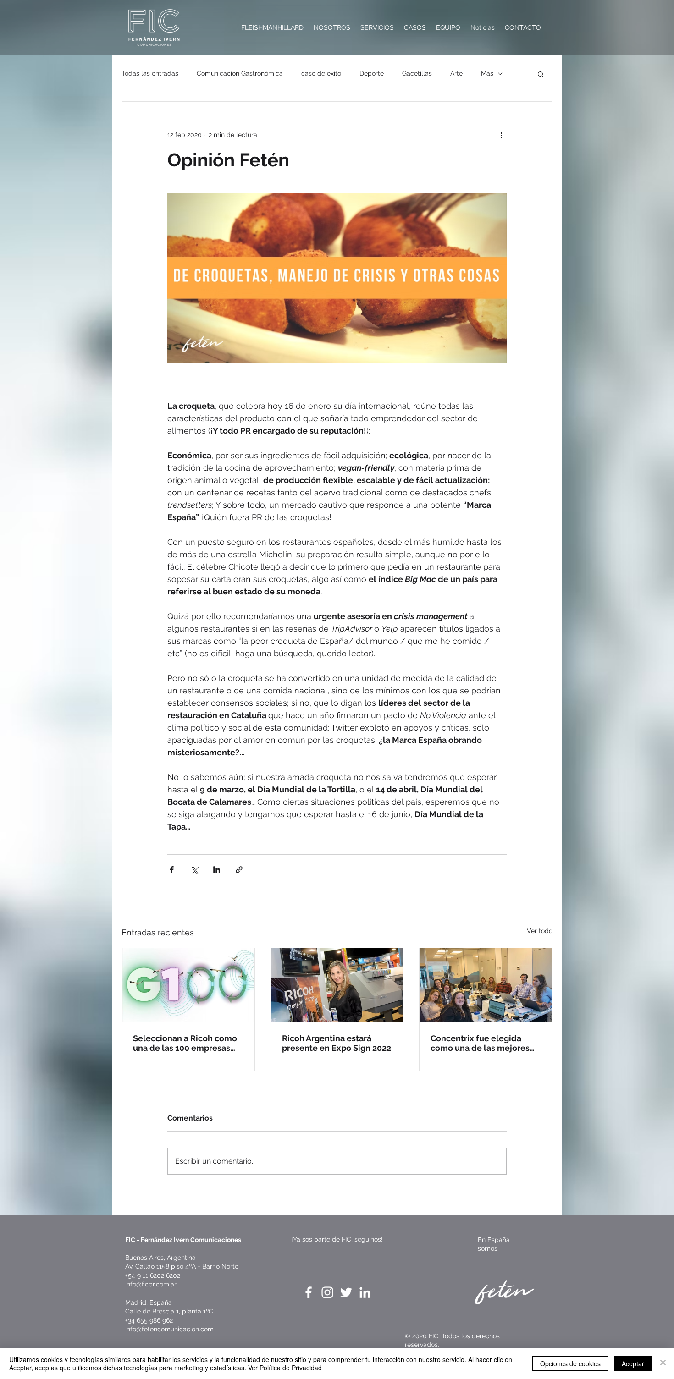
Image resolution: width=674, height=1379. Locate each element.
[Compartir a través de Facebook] (171, 869)
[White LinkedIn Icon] (365, 1292)
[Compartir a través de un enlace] (239, 869)
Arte (456, 73)
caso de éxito (321, 73)
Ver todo (539, 930)
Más (487, 73)
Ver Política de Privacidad (285, 1367)
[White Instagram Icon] (327, 1292)
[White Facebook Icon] (308, 1292)
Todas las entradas (150, 73)
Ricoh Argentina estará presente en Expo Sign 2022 (336, 1043)
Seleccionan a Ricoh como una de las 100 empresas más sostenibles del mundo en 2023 (188, 1043)
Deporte (371, 73)
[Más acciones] (501, 134)
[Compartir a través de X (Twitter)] (194, 869)
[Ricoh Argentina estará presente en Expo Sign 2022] (337, 985)
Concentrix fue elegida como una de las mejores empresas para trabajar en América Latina (482, 1043)
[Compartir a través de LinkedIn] (216, 869)
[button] (540, 73)
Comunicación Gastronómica (240, 73)
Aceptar (633, 1363)
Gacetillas (417, 73)
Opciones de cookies (570, 1363)
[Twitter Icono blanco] (346, 1292)
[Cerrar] (662, 1363)
